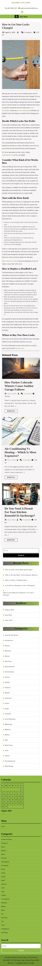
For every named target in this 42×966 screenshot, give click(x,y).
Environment (9, 672)
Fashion (7, 687)
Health (7, 693)
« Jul (2, 814)
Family (7, 682)
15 (22, 796)
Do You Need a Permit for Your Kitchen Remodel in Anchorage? (20, 512)
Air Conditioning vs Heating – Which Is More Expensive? (20, 452)
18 (9, 800)
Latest (7, 703)
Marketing (8, 724)
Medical (8, 729)
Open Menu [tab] (23, 16)
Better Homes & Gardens (10, 261)
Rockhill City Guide (21, 3)
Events (7, 677)
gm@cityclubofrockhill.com (29, 8)
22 (22, 800)
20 (16, 800)
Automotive (9, 640)
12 (12, 796)
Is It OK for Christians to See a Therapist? (20, 585)
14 (19, 796)
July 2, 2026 (11, 460)
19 (12, 800)
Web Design (9, 766)
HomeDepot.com (7, 155)
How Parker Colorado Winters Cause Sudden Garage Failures (19, 386)
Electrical (8, 661)
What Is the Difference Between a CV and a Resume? (18, 594)
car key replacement (23, 110)
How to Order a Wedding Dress (16, 580)
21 (19, 800)
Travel (7, 755)
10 (6, 796)
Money (7, 735)
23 (3, 803)
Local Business (10, 719)
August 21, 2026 (9, 32)
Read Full (12, 411)
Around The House (11, 635)
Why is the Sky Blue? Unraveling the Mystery (21, 575)
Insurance (8, 698)
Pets (6, 740)
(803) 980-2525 (12, 8)
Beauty (7, 645)
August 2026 (9, 610)
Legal (7, 708)
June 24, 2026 (11, 393)
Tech (6, 750)
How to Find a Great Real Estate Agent (19, 569)
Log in (3, 826)
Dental (7, 656)
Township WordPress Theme (13, 957)
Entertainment (10, 666)
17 (6, 800)
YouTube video (19, 348)
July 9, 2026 (11, 520)
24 (6, 803)
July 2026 (8, 615)
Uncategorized (10, 761)
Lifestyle (8, 714)
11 (9, 796)
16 (3, 800)
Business (8, 651)
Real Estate (9, 745)
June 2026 (8, 620)
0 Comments (28, 393)
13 (16, 796)
